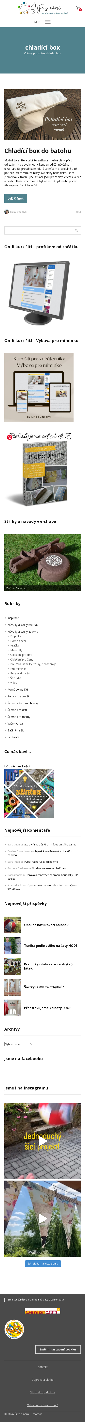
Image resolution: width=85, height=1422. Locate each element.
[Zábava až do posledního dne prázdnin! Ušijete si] (42, 1141)
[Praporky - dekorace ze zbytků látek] (12, 966)
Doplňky (15, 636)
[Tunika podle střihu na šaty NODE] (12, 945)
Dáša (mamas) (18, 211)
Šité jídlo (15, 678)
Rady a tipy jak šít (19, 696)
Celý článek (16, 198)
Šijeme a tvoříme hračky (23, 703)
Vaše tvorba (15, 723)
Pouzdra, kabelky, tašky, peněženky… (34, 664)
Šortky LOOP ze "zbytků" (44, 987)
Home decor (18, 641)
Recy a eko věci (20, 673)
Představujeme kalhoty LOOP (47, 1008)
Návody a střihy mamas (23, 625)
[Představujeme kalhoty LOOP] (12, 1008)
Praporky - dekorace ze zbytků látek (48, 966)
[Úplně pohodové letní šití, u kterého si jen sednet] (42, 1219)
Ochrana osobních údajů (42, 1405)
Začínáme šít (16, 730)
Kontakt (43, 1367)
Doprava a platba (42, 1379)
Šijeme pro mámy (19, 717)
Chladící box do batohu (37, 151)
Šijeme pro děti (17, 710)
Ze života (13, 737)
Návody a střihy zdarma (23, 631)
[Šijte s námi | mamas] (42, 8)
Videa (13, 682)
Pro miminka (18, 669)
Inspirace (13, 618)
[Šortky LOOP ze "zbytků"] (12, 987)
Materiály (16, 650)
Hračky (14, 645)
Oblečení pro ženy (21, 659)
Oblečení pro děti (21, 655)
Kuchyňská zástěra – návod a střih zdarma (50, 844)
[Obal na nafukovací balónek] (12, 925)
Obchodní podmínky (42, 1392)
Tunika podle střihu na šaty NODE (50, 945)
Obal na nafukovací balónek (42, 861)
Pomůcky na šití (18, 689)
